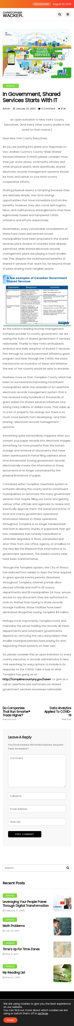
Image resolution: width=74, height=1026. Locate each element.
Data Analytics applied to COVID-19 (57, 713)
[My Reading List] (62, 973)
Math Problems (14, 926)
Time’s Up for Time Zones (21, 949)
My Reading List (14, 972)
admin (6, 108)
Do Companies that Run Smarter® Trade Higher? (16, 713)
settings (43, 1013)
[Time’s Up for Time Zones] (62, 950)
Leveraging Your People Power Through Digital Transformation (26, 904)
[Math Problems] (62, 926)
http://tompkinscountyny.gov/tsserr (27, 679)
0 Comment (48, 108)
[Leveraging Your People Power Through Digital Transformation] (62, 902)
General (10, 85)
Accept (10, 1020)
